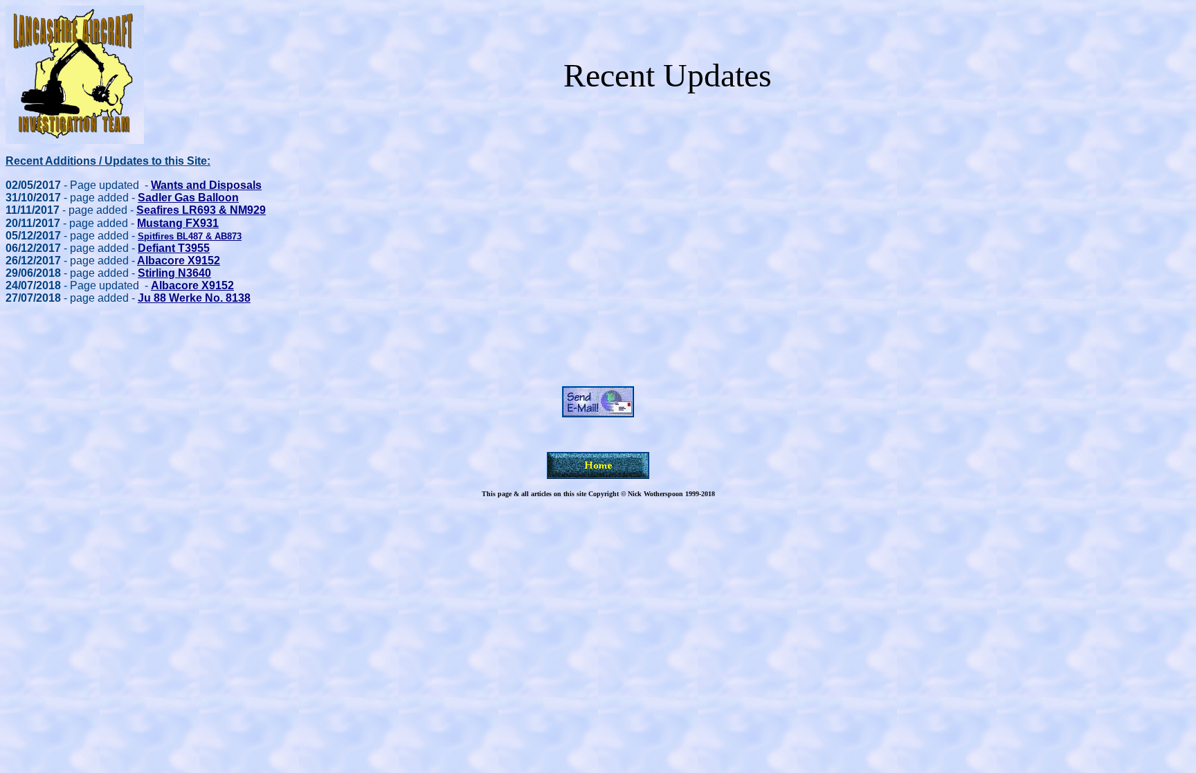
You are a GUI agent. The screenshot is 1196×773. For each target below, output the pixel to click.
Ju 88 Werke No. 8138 (194, 298)
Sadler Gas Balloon (188, 197)
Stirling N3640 (174, 273)
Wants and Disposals (206, 185)
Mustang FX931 (178, 223)
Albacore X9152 (178, 260)
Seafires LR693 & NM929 (201, 210)
